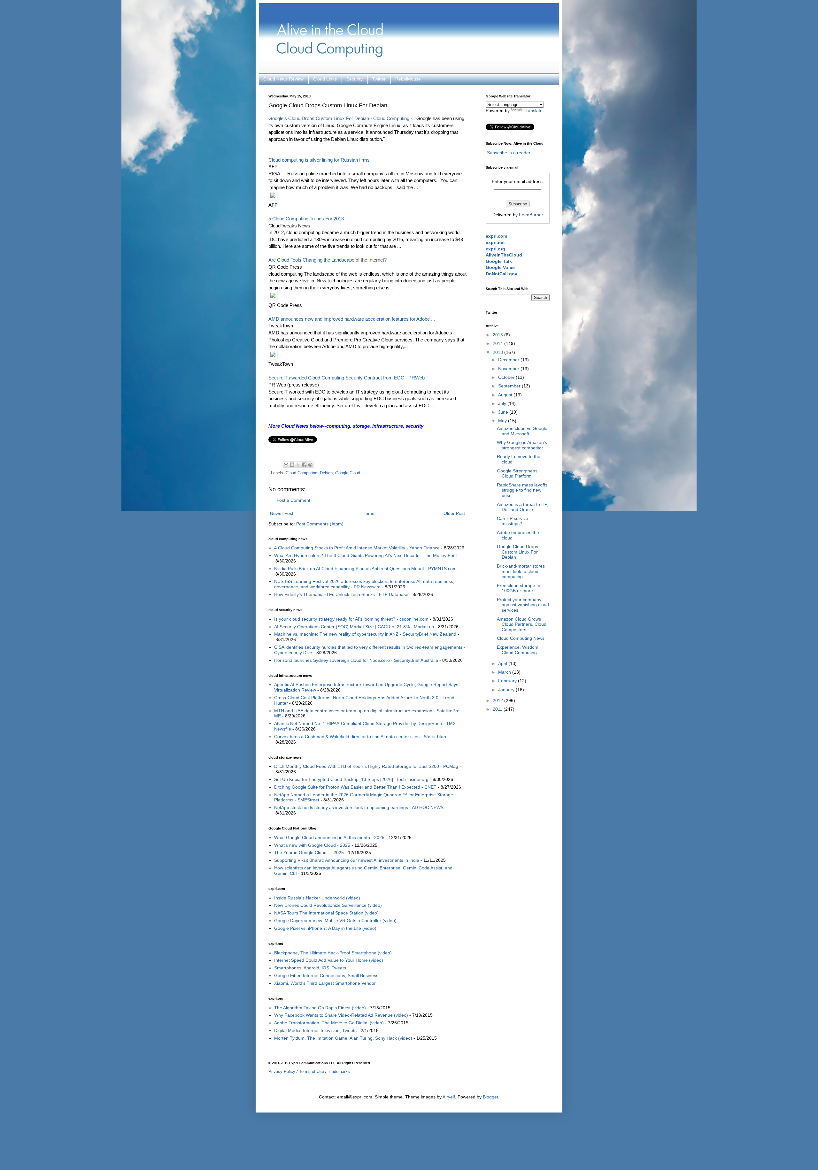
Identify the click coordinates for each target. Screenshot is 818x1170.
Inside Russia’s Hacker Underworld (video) (317, 897)
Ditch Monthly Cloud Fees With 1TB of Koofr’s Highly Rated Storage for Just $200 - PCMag (366, 766)
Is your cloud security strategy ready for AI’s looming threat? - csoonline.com (351, 619)
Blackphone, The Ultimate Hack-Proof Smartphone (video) (333, 952)
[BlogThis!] (292, 465)
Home (368, 513)
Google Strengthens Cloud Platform (517, 473)
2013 (498, 352)
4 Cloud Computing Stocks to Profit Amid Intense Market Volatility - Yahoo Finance (357, 547)
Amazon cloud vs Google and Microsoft (522, 431)
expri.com (496, 236)
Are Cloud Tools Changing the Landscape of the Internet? (327, 260)
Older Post (454, 513)
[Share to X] (298, 465)
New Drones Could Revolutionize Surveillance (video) (328, 905)
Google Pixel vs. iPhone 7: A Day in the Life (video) (325, 928)
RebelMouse (408, 78)
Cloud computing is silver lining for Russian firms (319, 160)
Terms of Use (311, 1071)
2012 (498, 700)
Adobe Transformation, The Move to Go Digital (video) (329, 1022)
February (508, 680)
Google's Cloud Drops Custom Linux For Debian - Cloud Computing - (340, 118)
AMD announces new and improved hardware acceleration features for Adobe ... (351, 319)
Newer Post (281, 513)
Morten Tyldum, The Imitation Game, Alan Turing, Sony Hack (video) (343, 1038)
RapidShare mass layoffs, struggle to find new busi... (523, 490)
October (507, 377)
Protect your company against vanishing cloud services (523, 605)
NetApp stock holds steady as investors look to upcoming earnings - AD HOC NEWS (359, 807)
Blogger (490, 1096)
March (505, 672)
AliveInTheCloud (504, 254)
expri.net (495, 242)
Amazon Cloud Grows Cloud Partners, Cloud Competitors (521, 624)
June (503, 412)
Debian (326, 473)
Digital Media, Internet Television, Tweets (315, 1030)
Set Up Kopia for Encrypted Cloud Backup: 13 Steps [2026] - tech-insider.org (351, 779)
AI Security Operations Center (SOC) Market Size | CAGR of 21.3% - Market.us (354, 626)
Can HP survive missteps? (512, 521)
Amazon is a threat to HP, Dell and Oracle (522, 507)
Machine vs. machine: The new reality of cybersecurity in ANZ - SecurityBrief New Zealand (365, 634)
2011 (498, 709)
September (510, 385)
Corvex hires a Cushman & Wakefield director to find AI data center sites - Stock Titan (360, 736)
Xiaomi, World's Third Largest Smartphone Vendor (325, 983)
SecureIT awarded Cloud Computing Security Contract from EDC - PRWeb (346, 377)
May (503, 420)
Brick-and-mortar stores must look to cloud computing (521, 571)
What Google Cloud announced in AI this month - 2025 (329, 837)
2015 (498, 334)
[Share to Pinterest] (310, 465)
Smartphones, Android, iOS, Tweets (310, 967)
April (503, 663)
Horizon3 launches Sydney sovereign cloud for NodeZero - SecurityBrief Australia (356, 660)
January (507, 689)
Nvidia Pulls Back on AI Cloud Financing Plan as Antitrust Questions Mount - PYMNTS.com (365, 568)
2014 (498, 343)
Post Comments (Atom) (319, 523)
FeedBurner (531, 214)
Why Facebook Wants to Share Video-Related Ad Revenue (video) (341, 1015)
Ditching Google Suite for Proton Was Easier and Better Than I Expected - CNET (355, 787)
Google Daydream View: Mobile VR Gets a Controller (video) (335, 920)
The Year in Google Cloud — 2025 (309, 852)
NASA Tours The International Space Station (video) (326, 912)
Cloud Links (325, 78)
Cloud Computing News (520, 638)
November (509, 368)
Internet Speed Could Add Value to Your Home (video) (328, 960)
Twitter (379, 78)
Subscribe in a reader (508, 152)
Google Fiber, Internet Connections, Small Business (326, 975)
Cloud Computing (301, 473)
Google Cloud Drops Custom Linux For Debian (517, 552)
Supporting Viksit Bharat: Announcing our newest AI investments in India (346, 860)
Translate (533, 110)
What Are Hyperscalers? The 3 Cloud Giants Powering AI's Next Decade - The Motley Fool (365, 555)
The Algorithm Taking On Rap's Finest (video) (320, 1007)
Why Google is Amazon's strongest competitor (522, 445)
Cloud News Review (283, 78)
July (502, 403)
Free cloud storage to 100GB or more (518, 588)
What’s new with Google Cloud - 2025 (312, 845)
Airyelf (449, 1096)
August (505, 394)
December (509, 359)
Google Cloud (347, 473)
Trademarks (339, 1071)
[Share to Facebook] (304, 465)
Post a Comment (293, 500)
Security (354, 78)
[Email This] (286, 465)
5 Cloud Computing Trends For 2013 (306, 218)
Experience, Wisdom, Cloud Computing (518, 650)
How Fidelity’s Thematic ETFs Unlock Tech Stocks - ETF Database (341, 594)
